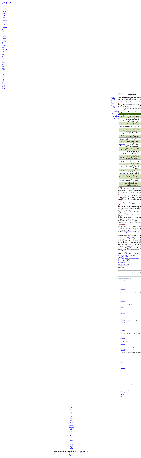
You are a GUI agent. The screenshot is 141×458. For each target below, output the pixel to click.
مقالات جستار (5, 27)
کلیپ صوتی (4, 36)
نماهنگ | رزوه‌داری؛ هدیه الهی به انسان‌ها (6, 2)
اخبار (2, 7)
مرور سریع (3, 64)
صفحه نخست (3, 53)
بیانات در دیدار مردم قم (122, 176)
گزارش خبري (3, 90)
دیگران (2, 22)
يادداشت (4, 23)
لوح (3, 32)
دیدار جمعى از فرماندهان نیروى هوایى (122, 180)
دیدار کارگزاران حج (122, 126)
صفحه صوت (4, 34)
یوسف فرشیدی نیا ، (123, 338)
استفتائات (3, 19)
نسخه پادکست (71, 444)
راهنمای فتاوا (4, 21)
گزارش (71, 431)
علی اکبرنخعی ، (123, 322)
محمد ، (123, 344)
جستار (2, 44)
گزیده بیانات (3, 62)
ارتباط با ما (3, 52)
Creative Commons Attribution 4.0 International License (81, 452)
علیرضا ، (123, 301)
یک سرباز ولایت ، (123, 350)
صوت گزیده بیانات (5, 35)
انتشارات (3, 80)
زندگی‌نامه (3, 60)
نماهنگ (4, 40)
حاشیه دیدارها (3, 58)
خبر (2, 57)
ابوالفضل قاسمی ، (123, 364)
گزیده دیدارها (4, 39)
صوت (2, 33)
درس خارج (3, 42)
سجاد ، (123, 289)
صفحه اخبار (4, 8)
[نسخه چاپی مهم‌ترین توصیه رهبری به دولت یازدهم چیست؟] (120, 94)
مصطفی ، (123, 307)
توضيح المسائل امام (71, 427)
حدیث (4, 17)
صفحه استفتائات (5, 20)
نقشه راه (4, 13)
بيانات (2, 61)
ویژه (3, 31)
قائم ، (123, 387)
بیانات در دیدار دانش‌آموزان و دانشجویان (123, 136)
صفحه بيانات (4, 11)
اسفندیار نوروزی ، (123, 313)
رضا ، (123, 284)
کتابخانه (4, 50)
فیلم (2, 37)
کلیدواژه (3, 46)
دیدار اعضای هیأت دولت (122, 119)
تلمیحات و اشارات (5, 49)
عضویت (3, 51)
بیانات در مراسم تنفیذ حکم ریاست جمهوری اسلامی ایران (125, 255)
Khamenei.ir (69, 452)
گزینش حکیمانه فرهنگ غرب (115, 115)
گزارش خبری (71, 448)
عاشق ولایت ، (123, 376)
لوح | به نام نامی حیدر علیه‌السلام (6, 1)
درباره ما (3, 56)
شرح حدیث (3, 43)
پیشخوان (4, 14)
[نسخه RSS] (109, 94)
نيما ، (123, 381)
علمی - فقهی (71, 422)
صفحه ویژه (3, 47)
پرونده (4, 26)
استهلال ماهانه (71, 425)
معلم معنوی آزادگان (116, 119)
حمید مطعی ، (123, 400)
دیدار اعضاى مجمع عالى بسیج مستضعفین (122, 173)
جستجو (2, 28)
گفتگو (4, 24)
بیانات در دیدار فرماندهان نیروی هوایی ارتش (122, 139)
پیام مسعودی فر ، (123, 280)
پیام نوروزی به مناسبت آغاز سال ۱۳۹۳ (123, 260)
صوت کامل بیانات (71, 442)
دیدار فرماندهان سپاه (122, 129)
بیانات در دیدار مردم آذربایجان (122, 259)
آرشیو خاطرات (3, 75)
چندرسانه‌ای (71, 440)
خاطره (71, 430)
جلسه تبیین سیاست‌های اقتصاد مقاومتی (122, 145)
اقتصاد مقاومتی (128, 246)
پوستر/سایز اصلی (71, 439)
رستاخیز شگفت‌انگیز (116, 111)
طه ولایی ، (123, 358)
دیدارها (4, 30)
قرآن (71, 412)
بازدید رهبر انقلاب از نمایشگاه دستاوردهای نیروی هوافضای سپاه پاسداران (130, 258)
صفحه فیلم (4, 38)
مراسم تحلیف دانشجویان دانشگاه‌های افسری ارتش (122, 133)
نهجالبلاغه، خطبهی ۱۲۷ (122, 262)
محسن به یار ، (123, 392)
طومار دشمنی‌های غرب (116, 116)
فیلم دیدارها (3, 88)
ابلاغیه (4, 15)
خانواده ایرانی (3, 69)
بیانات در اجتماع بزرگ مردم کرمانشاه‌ (122, 232)
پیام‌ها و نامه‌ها (5, 12)
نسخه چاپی (119, 266)
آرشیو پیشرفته (3, 55)
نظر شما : (119, 274)
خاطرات (71, 419)
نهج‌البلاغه (4, 18)
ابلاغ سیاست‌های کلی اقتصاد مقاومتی (123, 261)
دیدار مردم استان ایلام (122, 152)
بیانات (2, 10)
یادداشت (71, 429)
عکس (2, 29)
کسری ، (123, 396)
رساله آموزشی (3, 71)
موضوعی (3, 66)
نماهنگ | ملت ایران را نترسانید (5, 3)
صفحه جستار (4, 45)
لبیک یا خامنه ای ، (123, 368)
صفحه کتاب (4, 48)
